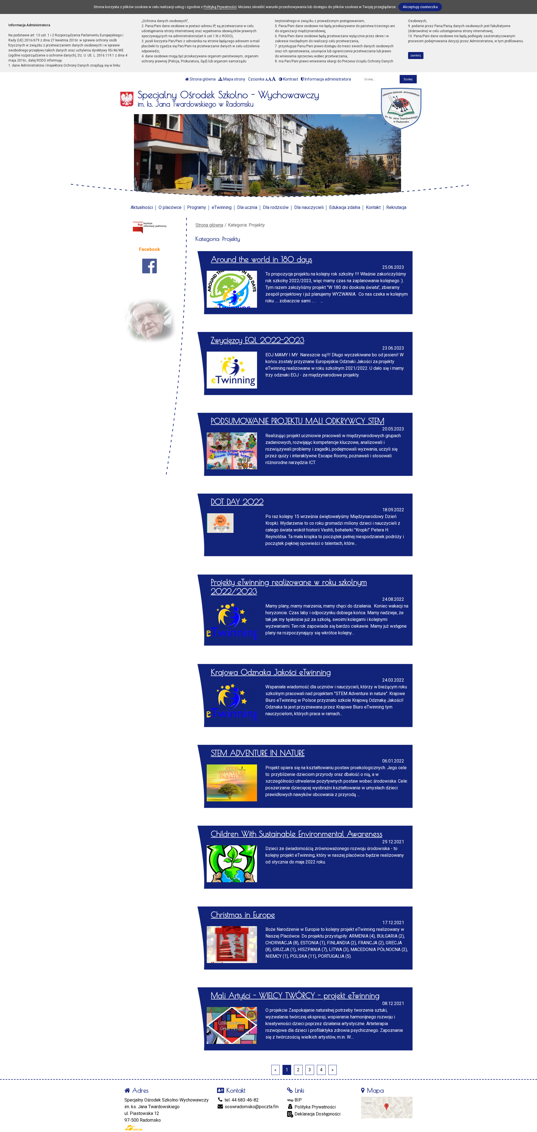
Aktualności (142, 207)
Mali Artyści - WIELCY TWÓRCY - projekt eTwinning (295, 995)
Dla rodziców (276, 207)
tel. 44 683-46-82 (241, 1100)
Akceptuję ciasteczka (420, 7)
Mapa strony (233, 79)
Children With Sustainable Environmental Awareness (296, 833)
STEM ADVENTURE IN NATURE (258, 753)
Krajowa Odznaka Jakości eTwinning (271, 672)
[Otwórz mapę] (387, 1107)
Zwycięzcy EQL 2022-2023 (257, 340)
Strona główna (202, 79)
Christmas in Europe (243, 914)
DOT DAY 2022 (237, 501)
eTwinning (222, 207)
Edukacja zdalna (344, 207)
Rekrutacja (396, 207)
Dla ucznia (247, 207)
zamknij (415, 55)
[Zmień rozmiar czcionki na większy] (270, 79)
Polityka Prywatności (314, 1107)
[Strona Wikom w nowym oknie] (133, 1128)
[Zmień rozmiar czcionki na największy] (274, 79)
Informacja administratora (327, 79)
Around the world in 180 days (261, 259)
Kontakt (373, 207)
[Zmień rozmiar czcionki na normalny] (266, 79)
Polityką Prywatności (220, 7)
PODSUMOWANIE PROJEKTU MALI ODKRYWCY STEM (297, 420)
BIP (297, 1100)
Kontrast (290, 79)
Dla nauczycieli (309, 207)
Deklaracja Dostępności (316, 1114)
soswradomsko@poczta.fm (251, 1106)
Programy (196, 207)
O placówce (170, 207)
